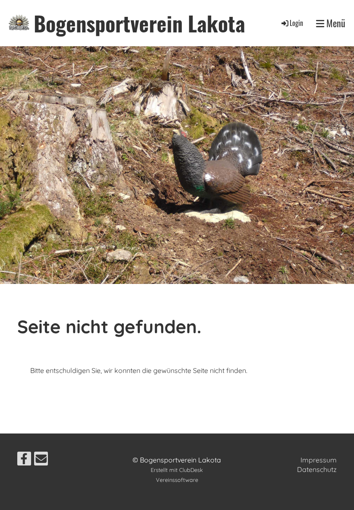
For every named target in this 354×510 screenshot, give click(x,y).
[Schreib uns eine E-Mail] (41, 460)
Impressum (318, 460)
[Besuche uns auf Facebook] (24, 460)
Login (296, 23)
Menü (334, 23)
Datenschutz (317, 469)
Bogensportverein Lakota (139, 23)
